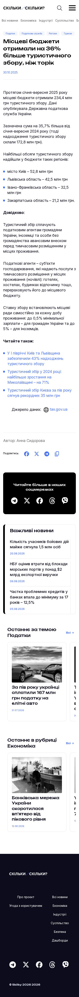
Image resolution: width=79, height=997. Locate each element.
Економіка (28, 20)
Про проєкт (25, 897)
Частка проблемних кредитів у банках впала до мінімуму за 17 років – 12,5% (39, 596)
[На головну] (28, 873)
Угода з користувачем (25, 905)
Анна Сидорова (30, 440)
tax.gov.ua (58, 409)
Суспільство (64, 20)
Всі (68, 632)
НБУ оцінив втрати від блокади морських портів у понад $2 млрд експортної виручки (38, 569)
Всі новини (10, 20)
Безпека (60, 931)
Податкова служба (32, 33)
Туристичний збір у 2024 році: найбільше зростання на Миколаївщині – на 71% (34, 376)
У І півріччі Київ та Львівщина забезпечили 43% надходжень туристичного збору (35, 358)
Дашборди (60, 940)
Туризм (68, 33)
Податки (10, 33)
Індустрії (46, 20)
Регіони (53, 33)
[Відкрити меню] (72, 7)
